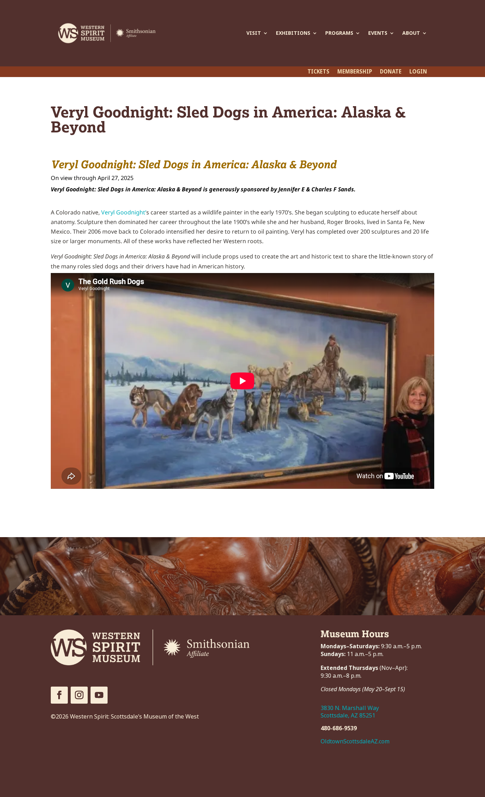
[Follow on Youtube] (99, 695)
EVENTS (377, 33)
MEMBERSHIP (354, 72)
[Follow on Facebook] (59, 695)
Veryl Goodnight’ (123, 212)
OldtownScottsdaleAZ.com (355, 741)
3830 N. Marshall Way (350, 708)
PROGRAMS (339, 33)
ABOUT (411, 33)
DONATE (391, 72)
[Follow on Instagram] (79, 695)
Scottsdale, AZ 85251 (348, 715)
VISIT (253, 33)
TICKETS (318, 72)
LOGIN (418, 72)
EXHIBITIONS (293, 33)
